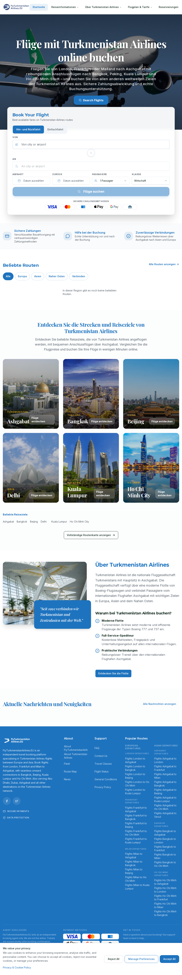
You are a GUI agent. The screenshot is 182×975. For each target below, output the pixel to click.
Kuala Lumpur (59, 521)
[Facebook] (7, 801)
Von (15, 137)
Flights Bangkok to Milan (165, 856)
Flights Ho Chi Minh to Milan (165, 905)
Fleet (67, 763)
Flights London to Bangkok (135, 768)
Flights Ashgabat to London (165, 760)
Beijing (34, 521)
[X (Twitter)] (17, 801)
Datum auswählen (33, 180)
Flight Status (102, 771)
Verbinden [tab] (78, 276)
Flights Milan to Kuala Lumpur (137, 886)
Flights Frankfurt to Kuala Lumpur (136, 840)
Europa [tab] (22, 276)
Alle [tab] (8, 276)
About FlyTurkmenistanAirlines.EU (75, 748)
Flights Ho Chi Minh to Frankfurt (165, 897)
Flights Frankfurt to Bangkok (136, 817)
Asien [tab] (37, 276)
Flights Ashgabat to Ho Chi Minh (165, 807)
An (14, 159)
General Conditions (106, 779)
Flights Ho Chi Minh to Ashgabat (165, 882)
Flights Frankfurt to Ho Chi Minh (136, 833)
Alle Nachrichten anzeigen (159, 703)
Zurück (57, 174)
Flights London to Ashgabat (135, 760)
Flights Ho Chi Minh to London (165, 889)
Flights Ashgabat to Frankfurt (165, 768)
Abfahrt (17, 174)
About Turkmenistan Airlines (75, 756)
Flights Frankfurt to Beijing (136, 825)
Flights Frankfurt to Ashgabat (136, 809)
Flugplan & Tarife (138, 7)
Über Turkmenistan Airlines (102, 7)
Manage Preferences (141, 958)
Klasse (136, 174)
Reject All (113, 958)
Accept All (169, 958)
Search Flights (93, 100)
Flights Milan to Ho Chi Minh (135, 879)
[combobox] (91, 144)
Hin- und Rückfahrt (28, 129)
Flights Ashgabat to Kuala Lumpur (165, 799)
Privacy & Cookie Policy (17, 967)
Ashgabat (8, 521)
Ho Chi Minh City (79, 521)
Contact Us (101, 755)
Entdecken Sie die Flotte (113, 673)
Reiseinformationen (63, 7)
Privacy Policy (103, 787)
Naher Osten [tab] (57, 276)
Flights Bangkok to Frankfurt (165, 848)
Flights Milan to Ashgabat (133, 855)
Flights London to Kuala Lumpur (135, 791)
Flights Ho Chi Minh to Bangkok (165, 913)
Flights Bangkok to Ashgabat (165, 833)
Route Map (70, 771)
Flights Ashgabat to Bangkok (165, 783)
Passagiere (99, 174)
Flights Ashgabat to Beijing (165, 791)
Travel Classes (103, 763)
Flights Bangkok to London (165, 840)
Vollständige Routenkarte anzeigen (89, 535)
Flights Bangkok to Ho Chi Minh (165, 864)
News (67, 779)
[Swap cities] (91, 153)
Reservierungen (168, 7)
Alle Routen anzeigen (162, 264)
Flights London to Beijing (135, 776)
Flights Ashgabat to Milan (165, 776)
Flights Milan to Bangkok (133, 863)
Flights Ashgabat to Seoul (165, 815)
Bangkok (22, 521)
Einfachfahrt (55, 129)
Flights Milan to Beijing (133, 871)
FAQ (97, 748)
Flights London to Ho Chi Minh (137, 783)
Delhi (44, 521)
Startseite (39, 7)
